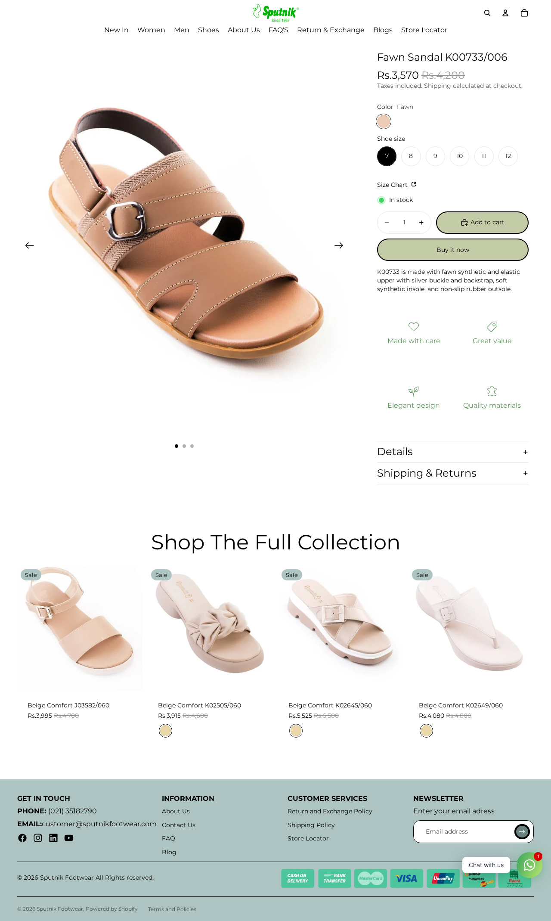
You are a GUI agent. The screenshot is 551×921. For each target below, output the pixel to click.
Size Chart (393, 185)
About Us (176, 811)
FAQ (168, 838)
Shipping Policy (311, 825)
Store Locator (308, 838)
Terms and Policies (172, 909)
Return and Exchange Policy (330, 811)
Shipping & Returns (427, 473)
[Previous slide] (27, 246)
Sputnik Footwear (60, 908)
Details (395, 451)
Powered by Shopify (112, 908)
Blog (169, 852)
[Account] (505, 12)
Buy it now (452, 250)
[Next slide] (341, 246)
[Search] (487, 12)
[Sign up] (522, 832)
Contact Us (178, 825)
